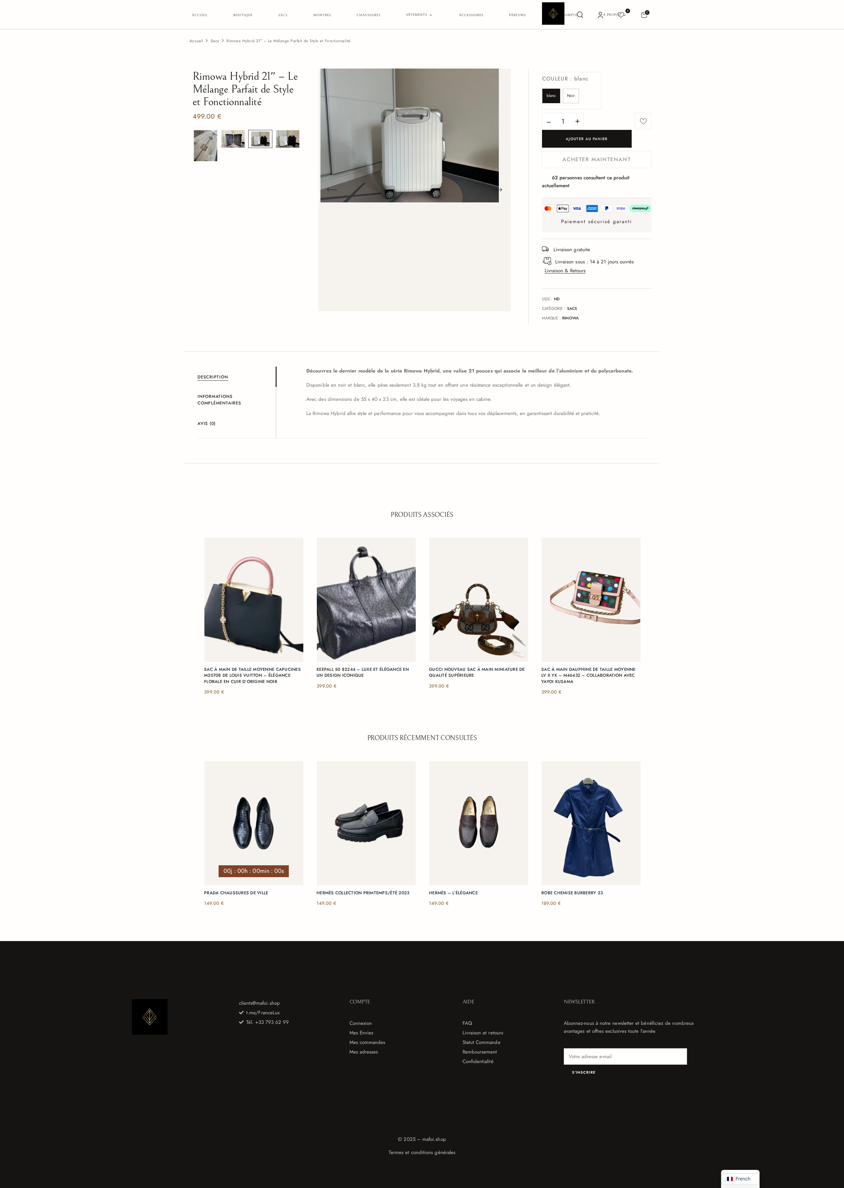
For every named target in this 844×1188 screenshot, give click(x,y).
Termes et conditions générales (422, 1152)
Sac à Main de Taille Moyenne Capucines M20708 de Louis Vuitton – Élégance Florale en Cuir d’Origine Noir (252, 675)
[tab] (236, 377)
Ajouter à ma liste (643, 121)
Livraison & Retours (565, 270)
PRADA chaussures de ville (236, 893)
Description (212, 377)
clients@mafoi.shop (259, 1003)
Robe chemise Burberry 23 (572, 893)
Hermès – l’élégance (453, 893)
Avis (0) (206, 423)
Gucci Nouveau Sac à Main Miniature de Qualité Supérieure (477, 672)
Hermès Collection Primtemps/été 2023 (362, 893)
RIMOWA (570, 318)
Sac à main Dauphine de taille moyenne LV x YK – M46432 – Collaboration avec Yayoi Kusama (588, 675)
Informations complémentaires (219, 399)
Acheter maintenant (596, 159)
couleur (565, 78)
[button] (644, 15)
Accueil (196, 41)
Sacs (215, 41)
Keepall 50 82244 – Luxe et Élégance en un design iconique (362, 672)
